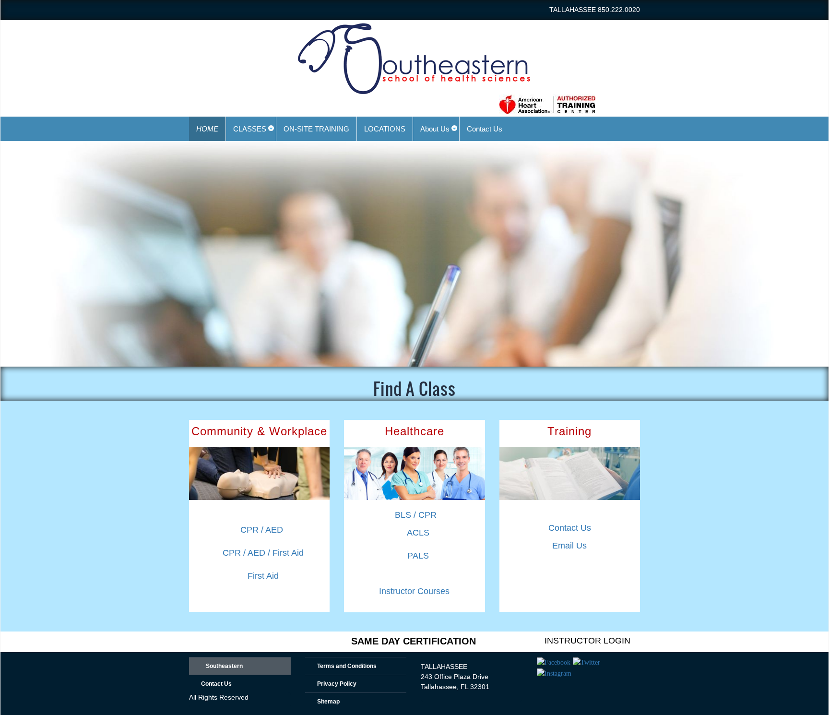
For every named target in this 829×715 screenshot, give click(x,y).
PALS (418, 555)
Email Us (569, 545)
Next (817, 246)
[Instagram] (554, 672)
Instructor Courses (414, 591)
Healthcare (414, 431)
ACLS (418, 532)
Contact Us (569, 528)
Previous (12, 246)
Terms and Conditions (347, 666)
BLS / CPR (416, 515)
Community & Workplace (259, 431)
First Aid (263, 576)
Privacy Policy (336, 683)
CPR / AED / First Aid (263, 553)
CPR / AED (261, 530)
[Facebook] (553, 662)
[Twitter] (586, 662)
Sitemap (328, 701)
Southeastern (224, 666)
